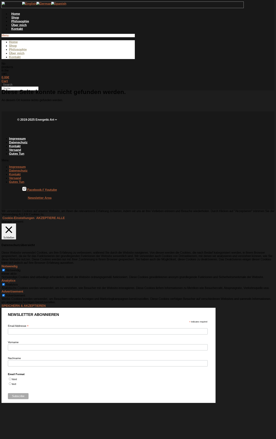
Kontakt (17, 29)
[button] (68, 35)
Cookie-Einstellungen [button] (18, 218)
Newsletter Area (39, 198)
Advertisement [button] (12, 291)
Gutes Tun (16, 153)
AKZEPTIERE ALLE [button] (50, 218)
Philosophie (20, 21)
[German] (43, 3)
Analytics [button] (8, 280)
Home (15, 14)
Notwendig (13, 270)
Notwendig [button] (9, 266)
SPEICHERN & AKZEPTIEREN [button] (24, 306)
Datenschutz (18, 142)
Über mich (19, 25)
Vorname (13, 342)
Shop (15, 17)
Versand (15, 150)
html (14, 379)
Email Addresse (18, 326)
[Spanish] (58, 3)
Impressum (17, 138)
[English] (29, 3)
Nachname (14, 358)
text (14, 383)
